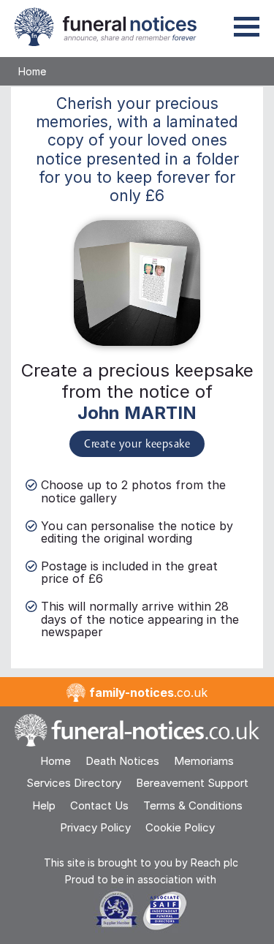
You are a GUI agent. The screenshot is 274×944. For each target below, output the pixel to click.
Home (32, 71)
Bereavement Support (192, 783)
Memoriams (204, 761)
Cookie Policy (180, 827)
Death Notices (122, 761)
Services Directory (73, 783)
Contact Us (99, 805)
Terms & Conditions (193, 805)
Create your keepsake (137, 444)
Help (44, 805)
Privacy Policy (95, 827)
